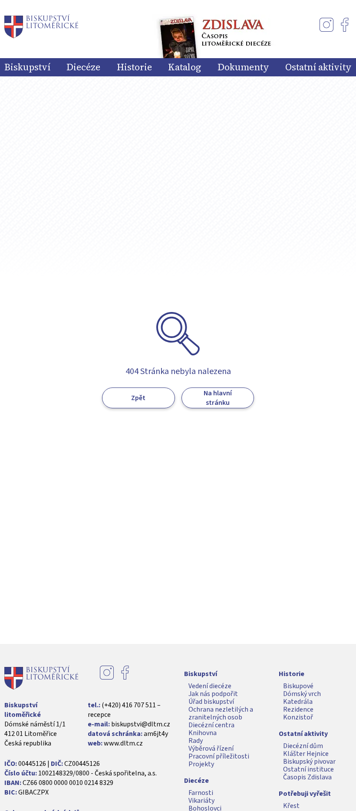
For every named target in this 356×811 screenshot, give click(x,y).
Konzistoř (298, 717)
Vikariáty (201, 800)
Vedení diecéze (209, 686)
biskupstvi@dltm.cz (140, 724)
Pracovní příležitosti (218, 756)
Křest (291, 806)
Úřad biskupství (211, 701)
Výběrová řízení (211, 748)
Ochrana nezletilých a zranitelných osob (220, 713)
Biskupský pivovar (309, 761)
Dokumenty (243, 67)
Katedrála (298, 701)
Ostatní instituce (308, 769)
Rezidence (298, 709)
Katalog (184, 67)
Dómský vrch (302, 694)
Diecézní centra (211, 725)
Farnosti (200, 793)
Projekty (201, 764)
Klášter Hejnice (306, 753)
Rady (195, 740)
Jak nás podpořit (213, 694)
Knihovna (202, 733)
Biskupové (298, 686)
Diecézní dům (303, 746)
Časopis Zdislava (307, 777)
